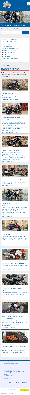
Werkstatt (15, 28)
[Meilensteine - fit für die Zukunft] (15, 171)
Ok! (24, 390)
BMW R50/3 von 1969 (9, 52)
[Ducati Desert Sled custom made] (15, 85)
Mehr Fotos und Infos (8, 269)
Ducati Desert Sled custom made (12, 42)
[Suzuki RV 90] (15, 225)
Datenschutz (24, 382)
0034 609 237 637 (22, 9)
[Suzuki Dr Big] (15, 254)
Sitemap (17, 385)
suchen (25, 32)
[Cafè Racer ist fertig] (15, 109)
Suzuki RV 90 (6, 56)
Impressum (18, 382)
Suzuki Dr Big (6, 54)
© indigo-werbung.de (8, 368)
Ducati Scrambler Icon (9, 46)
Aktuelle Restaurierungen (22, 28)
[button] (28, 3)
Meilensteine (6, 44)
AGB (10, 385)
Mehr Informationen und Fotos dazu (11, 99)
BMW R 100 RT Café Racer (10, 48)
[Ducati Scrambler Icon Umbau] (15, 141)
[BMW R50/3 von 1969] (15, 195)
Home (10, 382)
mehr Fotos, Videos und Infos (9, 132)
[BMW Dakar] (15, 307)
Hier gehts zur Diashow (9, 327)
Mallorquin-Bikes (16, 4)
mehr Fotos (5, 242)
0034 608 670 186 (8, 375)
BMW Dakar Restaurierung (10, 58)
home (11, 28)
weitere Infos (6, 298)
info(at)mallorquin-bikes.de (18, 371)
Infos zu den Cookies (9, 393)
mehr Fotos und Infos (7, 161)
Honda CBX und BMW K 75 (10, 50)
